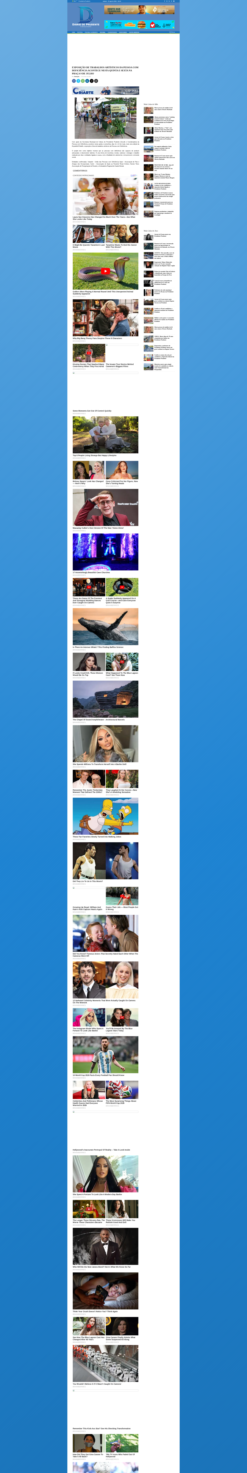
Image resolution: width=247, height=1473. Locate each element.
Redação (76, 76)
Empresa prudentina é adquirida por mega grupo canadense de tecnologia (164, 213)
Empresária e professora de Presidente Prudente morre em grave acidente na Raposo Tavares (164, 347)
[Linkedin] (87, 81)
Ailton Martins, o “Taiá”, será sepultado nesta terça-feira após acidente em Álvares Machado (163, 129)
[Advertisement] (123, 51)
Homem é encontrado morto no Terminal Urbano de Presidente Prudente (163, 203)
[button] (172, 32)
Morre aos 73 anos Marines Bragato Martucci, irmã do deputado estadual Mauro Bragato (164, 176)
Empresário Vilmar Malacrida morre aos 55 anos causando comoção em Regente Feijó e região (164, 263)
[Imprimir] (96, 81)
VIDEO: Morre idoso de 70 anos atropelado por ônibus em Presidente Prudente (163, 338)
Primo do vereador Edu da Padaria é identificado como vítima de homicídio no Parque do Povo (164, 273)
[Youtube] (174, 1)
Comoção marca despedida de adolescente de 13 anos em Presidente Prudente (163, 282)
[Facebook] (164, 1)
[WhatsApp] (83, 81)
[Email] (92, 81)
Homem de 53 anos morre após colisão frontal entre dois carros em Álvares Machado (164, 157)
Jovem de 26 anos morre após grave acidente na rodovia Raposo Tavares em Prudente (164, 301)
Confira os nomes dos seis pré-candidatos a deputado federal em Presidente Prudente (164, 356)
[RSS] (169, 1)
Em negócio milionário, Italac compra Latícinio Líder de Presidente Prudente (163, 148)
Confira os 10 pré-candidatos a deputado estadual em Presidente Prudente (164, 310)
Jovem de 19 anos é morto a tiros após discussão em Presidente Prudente (164, 138)
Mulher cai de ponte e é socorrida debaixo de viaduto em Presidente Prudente (164, 319)
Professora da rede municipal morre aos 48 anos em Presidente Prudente (163, 291)
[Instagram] (167, 1)
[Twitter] (171, 1)
